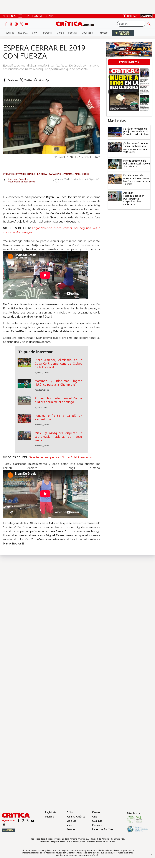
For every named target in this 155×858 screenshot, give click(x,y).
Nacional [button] (23, 33)
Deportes (48, 33)
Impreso (103, 33)
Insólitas (73, 33)
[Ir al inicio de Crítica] (76, 23)
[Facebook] (6, 23)
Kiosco (96, 812)
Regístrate (50, 812)
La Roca (42, 174)
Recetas (70, 829)
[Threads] (11, 23)
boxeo (85, 174)
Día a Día (71, 820)
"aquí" (95, 855)
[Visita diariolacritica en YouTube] (32, 820)
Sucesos (10, 33)
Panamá (68, 174)
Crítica (70, 812)
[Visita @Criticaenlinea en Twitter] (23, 820)
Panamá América (75, 816)
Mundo (60, 33)
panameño (55, 174)
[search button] (149, 24)
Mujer (69, 825)
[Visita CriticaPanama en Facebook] (18, 820)
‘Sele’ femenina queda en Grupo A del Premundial (60, 457)
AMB (77, 174)
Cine (94, 816)
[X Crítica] (21, 23)
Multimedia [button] (88, 33)
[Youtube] (26, 23)
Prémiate (97, 825)
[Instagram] (16, 23)
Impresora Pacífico (102, 829)
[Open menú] (20, 16)
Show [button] (35, 33)
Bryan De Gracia (25, 174)
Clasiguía (97, 820)
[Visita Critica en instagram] (4, 824)
